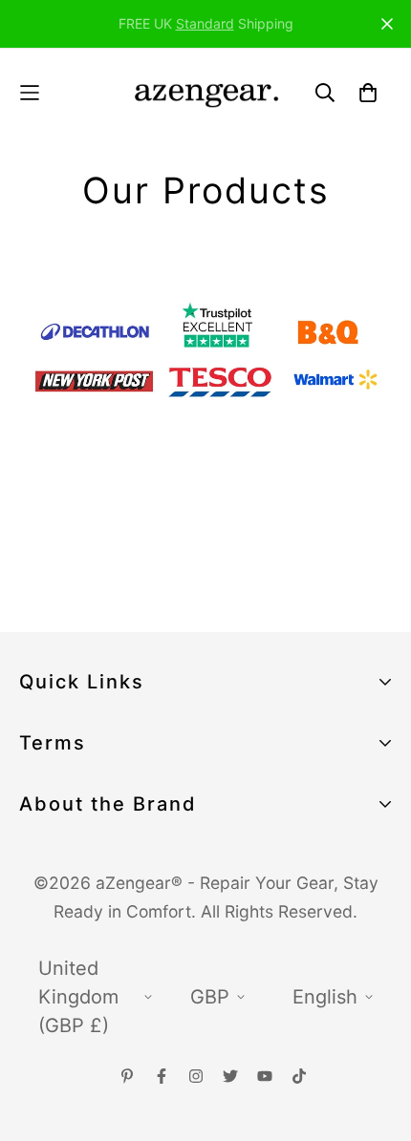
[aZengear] (206, 92)
